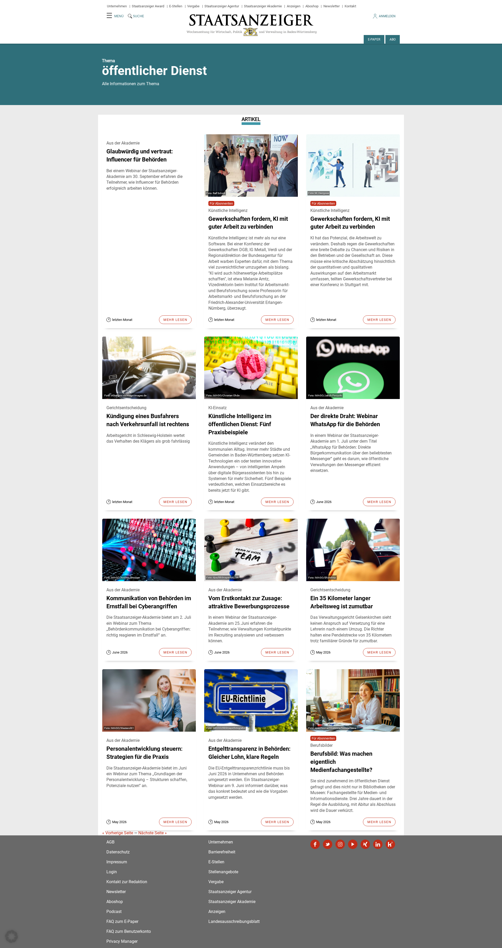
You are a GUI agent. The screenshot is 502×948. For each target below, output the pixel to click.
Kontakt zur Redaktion (126, 881)
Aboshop (311, 6)
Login (111, 871)
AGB (110, 842)
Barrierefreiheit (221, 851)
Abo (393, 39)
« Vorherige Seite (117, 832)
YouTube (353, 844)
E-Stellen (175, 6)
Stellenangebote (223, 871)
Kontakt (350, 6)
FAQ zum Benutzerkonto (128, 931)
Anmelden (387, 16)
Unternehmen (117, 6)
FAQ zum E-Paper (122, 921)
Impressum (116, 861)
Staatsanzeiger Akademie (263, 6)
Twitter (327, 844)
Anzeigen (293, 6)
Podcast (114, 911)
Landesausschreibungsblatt (234, 921)
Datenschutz (118, 851)
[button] (11, 936)
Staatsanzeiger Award (148, 6)
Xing (365, 844)
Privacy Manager (122, 941)
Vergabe (193, 6)
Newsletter (331, 6)
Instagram (340, 844)
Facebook (315, 844)
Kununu (390, 844)
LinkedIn (378, 844)
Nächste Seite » (152, 832)
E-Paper (374, 39)
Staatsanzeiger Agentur (221, 6)
